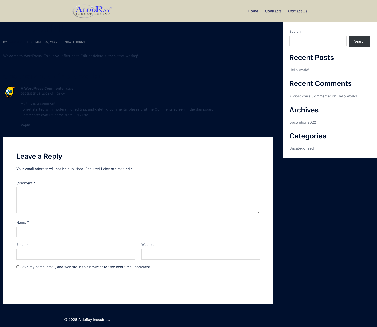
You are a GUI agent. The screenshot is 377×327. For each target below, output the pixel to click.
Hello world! (299, 70)
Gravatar (81, 115)
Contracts (273, 11)
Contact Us (297, 11)
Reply (25, 125)
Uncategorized (75, 42)
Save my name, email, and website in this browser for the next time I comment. (85, 267)
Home (253, 11)
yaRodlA (15, 42)
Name (22, 222)
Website (147, 244)
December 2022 (302, 122)
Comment (25, 183)
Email (22, 244)
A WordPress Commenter (43, 88)
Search (295, 31)
